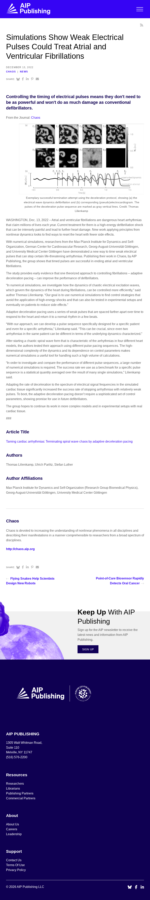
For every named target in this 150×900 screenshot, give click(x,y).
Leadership (14, 834)
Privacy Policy (16, 870)
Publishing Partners (19, 793)
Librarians (13, 788)
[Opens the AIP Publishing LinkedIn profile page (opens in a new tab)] (142, 887)
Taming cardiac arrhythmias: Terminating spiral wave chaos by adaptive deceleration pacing (69, 441)
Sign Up (88, 649)
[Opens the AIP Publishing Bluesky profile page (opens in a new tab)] (130, 887)
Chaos (11, 71)
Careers (12, 829)
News (24, 71)
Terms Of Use (15, 865)
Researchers (15, 783)
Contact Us (13, 860)
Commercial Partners (20, 798)
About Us (12, 824)
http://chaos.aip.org (20, 549)
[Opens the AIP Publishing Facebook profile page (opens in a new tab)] (136, 887)
